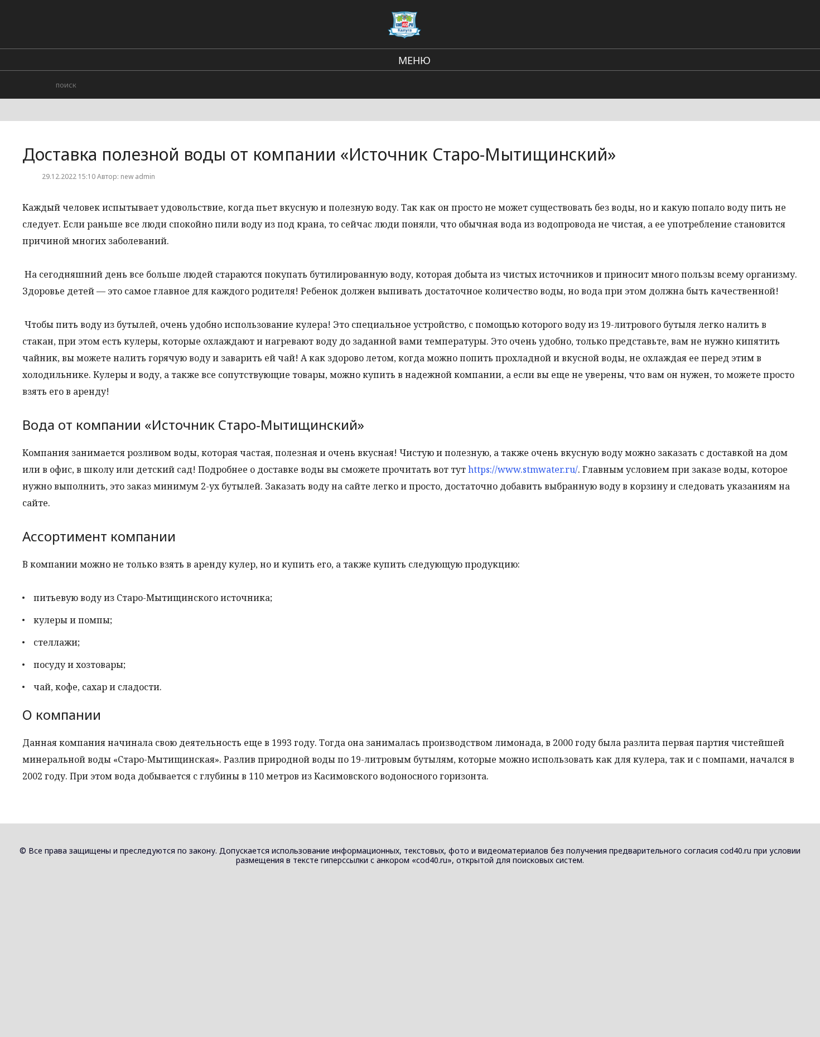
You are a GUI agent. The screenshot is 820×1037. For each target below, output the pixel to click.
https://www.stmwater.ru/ (523, 469)
